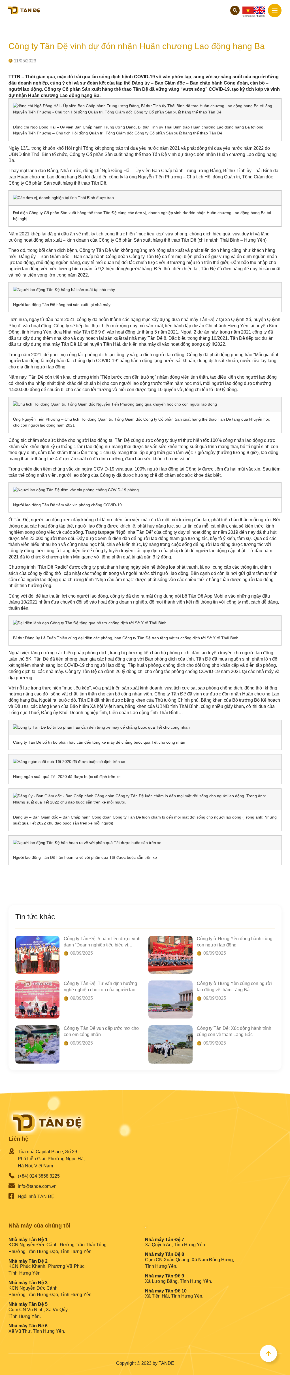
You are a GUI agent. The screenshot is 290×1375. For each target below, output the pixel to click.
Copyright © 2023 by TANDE (145, 1363)
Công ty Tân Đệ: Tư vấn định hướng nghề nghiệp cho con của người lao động (100, 987)
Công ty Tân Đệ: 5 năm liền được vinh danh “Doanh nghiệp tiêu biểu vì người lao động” (102, 942)
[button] (235, 10)
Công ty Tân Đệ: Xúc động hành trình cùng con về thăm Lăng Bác (234, 1031)
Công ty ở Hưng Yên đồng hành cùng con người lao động (234, 941)
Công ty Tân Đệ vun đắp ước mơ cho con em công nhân (101, 1031)
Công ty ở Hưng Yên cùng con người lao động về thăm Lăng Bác (234, 986)
